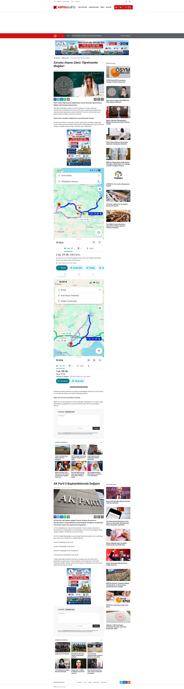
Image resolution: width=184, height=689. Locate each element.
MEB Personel (82, 7)
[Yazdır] (68, 99)
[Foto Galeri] (129, 1)
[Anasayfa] (54, 1)
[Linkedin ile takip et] (125, 682)
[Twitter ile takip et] (121, 682)
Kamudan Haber (94, 7)
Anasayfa (57, 58)
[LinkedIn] (61, 99)
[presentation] (59, 36)
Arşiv (72, 1)
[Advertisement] (92, 22)
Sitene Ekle (77, 1)
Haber (102, 7)
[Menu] (116, 7)
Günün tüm (125, 35)
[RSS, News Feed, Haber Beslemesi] (128, 682)
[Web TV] (126, 1)
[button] (95, 99)
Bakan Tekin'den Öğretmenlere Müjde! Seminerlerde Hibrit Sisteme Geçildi (90, 35)
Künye (84, 682)
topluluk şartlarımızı (69, 432)
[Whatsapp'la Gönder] (64, 99)
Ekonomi (108, 7)
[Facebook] (55, 99)
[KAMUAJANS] (64, 7)
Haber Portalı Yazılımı (61, 686)
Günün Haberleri (66, 1)
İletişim (89, 682)
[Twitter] (58, 99)
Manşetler (59, 1)
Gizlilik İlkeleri (96, 682)
